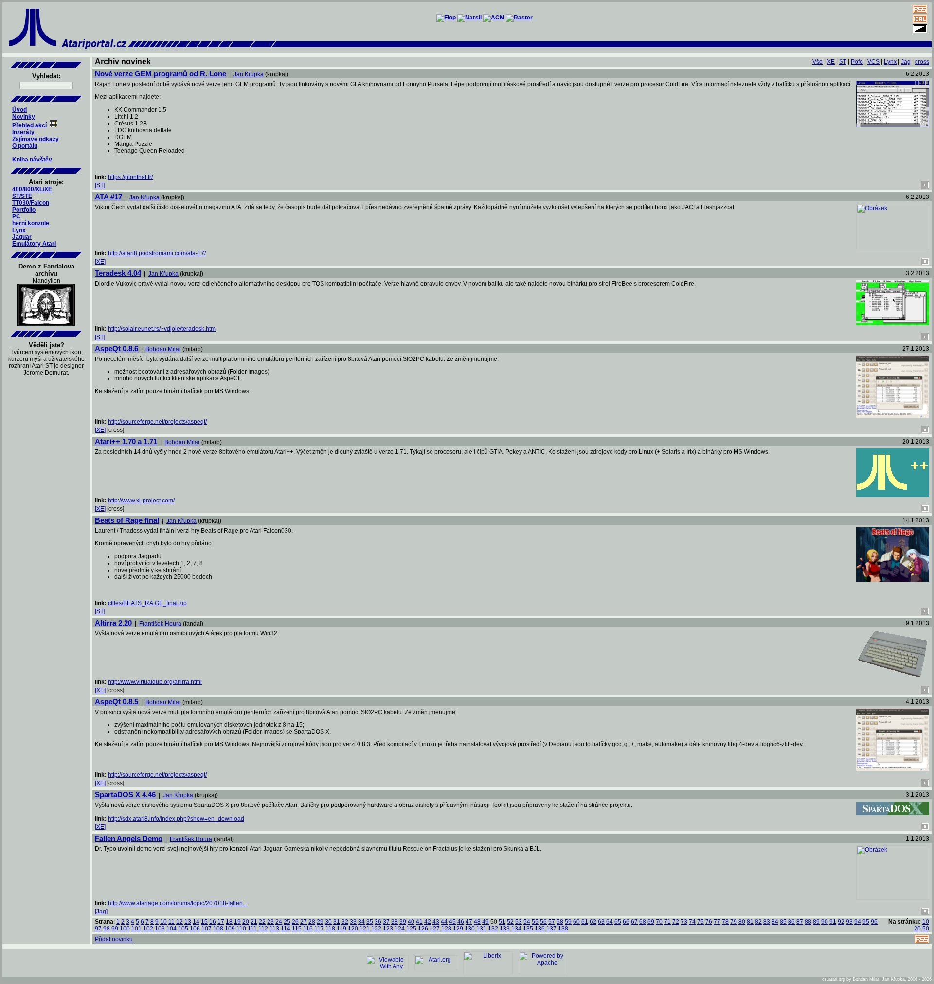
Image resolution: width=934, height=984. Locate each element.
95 (865, 921)
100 (125, 928)
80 (741, 921)
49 (485, 921)
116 (308, 928)
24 (278, 921)
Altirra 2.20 (113, 623)
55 (535, 921)
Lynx (19, 230)
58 (560, 921)
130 (470, 928)
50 (925, 928)
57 (551, 921)
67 (634, 921)
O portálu (24, 146)
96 (874, 921)
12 (179, 921)
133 (505, 928)
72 (675, 921)
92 (841, 921)
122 (376, 928)
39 (402, 921)
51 (502, 921)
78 (725, 921)
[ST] (100, 185)
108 (218, 928)
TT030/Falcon (30, 202)
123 (388, 928)
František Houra (160, 623)
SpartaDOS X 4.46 (125, 794)
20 (245, 921)
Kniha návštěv (32, 159)
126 (423, 928)
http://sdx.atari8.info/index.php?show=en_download (176, 818)
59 (568, 921)
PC (16, 216)
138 (563, 928)
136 (540, 928)
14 (196, 921)
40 (411, 921)
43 (435, 921)
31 (336, 921)
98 (106, 928)
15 (204, 921)
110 (241, 928)
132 (493, 928)
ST (842, 61)
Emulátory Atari (34, 243)
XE (831, 61)
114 (285, 928)
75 (700, 921)
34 (361, 921)
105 (183, 928)
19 (237, 921)
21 (254, 921)
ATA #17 (108, 197)
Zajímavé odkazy (35, 139)
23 (270, 921)
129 (458, 928)
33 (353, 921)
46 (460, 921)
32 (344, 921)
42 (427, 921)
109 (230, 928)
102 (148, 928)
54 (526, 921)
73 (684, 921)
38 (394, 921)
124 (400, 928)
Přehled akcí (29, 125)
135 (528, 928)
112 (263, 928)
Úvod (19, 110)
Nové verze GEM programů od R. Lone (160, 74)
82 (758, 921)
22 (262, 921)
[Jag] (101, 911)
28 (311, 921)
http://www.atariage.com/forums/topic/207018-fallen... (177, 903)
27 (303, 921)
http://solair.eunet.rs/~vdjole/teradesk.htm (162, 328)
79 (733, 921)
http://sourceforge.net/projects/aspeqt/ (157, 421)
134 (516, 928)
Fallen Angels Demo (128, 838)
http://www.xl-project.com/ (141, 500)
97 (98, 928)
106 (195, 928)
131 (481, 928)
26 (295, 921)
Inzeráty (23, 132)
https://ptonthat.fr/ (130, 177)
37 (386, 921)
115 (297, 928)
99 (114, 928)
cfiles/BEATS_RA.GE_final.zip (147, 603)
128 (446, 928)
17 (220, 921)
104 (171, 928)
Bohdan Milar (163, 349)
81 (750, 921)
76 (708, 921)
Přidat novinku (114, 939)
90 (824, 921)
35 (369, 921)
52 (510, 921)
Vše (817, 61)
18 (229, 921)
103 (160, 928)
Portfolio (24, 209)
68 (642, 921)
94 (857, 921)
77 (717, 921)
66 (626, 921)
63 (601, 921)
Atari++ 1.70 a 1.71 (126, 441)
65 (617, 921)
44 (444, 921)
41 (419, 921)
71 (667, 921)
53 (518, 921)
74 (692, 921)
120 (353, 928)
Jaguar (22, 236)
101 (136, 928)
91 (832, 921)
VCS (873, 61)
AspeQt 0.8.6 (116, 348)
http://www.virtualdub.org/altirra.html (155, 682)
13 (187, 921)
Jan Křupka (249, 74)
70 (659, 921)
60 (576, 921)
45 (452, 921)
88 (808, 921)
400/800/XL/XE (32, 189)
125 (411, 928)
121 (364, 928)
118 (330, 928)
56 (543, 921)
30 (328, 921)
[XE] (100, 261)
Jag (906, 61)
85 (783, 921)
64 (609, 921)
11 (171, 921)
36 (378, 921)
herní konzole (30, 223)
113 (274, 928)
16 (212, 921)
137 (551, 928)
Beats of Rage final (127, 520)
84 (775, 921)
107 (206, 928)
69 (650, 921)
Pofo (857, 61)
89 (816, 921)
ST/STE (22, 196)
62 (593, 921)
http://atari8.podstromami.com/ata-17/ (157, 253)
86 (791, 921)
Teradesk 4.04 (118, 273)
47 (469, 921)
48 (477, 921)
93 (849, 921)
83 (766, 921)
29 (320, 921)
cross (922, 61)
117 (319, 928)
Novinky (23, 116)
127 (435, 928)
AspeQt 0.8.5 (116, 702)
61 (584, 921)
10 (163, 921)
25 (287, 921)
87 (799, 921)
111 (252, 928)
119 (341, 928)
